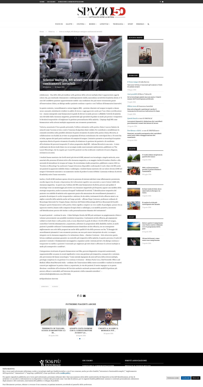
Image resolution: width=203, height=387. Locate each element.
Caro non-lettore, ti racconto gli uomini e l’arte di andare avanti (144, 86)
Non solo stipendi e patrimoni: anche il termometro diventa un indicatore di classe (143, 110)
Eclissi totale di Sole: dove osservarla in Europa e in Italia (151, 191)
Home (42, 2)
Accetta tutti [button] (185, 378)
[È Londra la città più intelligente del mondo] (133, 205)
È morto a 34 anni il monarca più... (108, 329)
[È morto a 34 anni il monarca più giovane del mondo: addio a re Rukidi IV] (108, 317)
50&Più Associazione (136, 360)
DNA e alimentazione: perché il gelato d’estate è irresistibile (151, 169)
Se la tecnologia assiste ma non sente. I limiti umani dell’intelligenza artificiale (144, 98)
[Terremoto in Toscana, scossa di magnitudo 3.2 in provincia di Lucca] (53, 317)
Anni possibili (132, 94)
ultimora (55, 286)
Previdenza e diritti (134, 130)
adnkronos (45, 286)
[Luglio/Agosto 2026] (145, 55)
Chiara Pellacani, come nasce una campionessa (151, 239)
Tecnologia (118, 24)
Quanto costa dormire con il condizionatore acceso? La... (81, 330)
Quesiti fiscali (132, 118)
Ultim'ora (51, 32)
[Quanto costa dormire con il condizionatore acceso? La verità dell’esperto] (81, 317)
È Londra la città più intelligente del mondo (151, 203)
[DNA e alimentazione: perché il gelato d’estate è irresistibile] (133, 171)
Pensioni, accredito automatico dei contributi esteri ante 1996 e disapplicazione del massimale (144, 135)
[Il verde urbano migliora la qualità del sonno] (133, 158)
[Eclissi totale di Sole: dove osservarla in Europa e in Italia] (133, 192)
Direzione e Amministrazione (71, 2)
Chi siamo (51, 2)
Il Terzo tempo (132, 82)
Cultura (80, 24)
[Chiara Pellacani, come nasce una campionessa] (133, 241)
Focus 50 (59, 24)
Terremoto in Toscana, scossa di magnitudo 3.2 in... (53, 330)
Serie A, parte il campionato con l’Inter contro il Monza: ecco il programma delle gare (152, 226)
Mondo (92, 24)
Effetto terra (131, 106)
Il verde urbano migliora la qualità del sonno (152, 156)
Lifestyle (104, 24)
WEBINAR (140, 24)
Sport (130, 24)
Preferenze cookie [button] (173, 378)
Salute (69, 24)
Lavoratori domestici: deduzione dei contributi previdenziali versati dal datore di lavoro (144, 122)
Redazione (47, 87)
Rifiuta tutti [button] (196, 378)
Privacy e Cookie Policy (138, 366)
